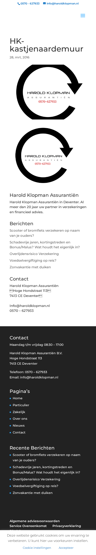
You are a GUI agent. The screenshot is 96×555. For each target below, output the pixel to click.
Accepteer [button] (66, 547)
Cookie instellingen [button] (37, 547)
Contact (19, 432)
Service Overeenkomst (28, 526)
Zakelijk (19, 412)
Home (18, 398)
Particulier (21, 405)
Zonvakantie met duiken (30, 267)
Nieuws (19, 426)
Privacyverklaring (66, 526)
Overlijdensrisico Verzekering (34, 254)
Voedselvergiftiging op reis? (33, 260)
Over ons (20, 419)
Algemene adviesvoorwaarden (35, 521)
